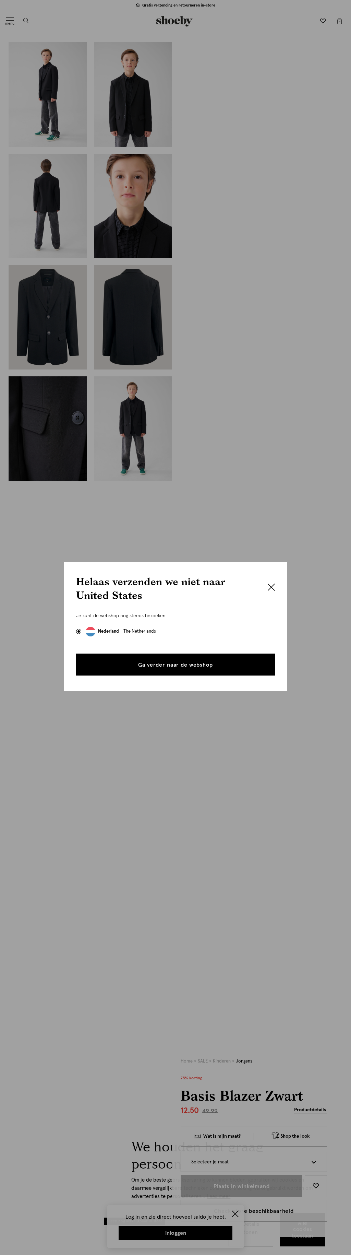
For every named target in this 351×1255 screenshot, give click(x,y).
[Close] (271, 588)
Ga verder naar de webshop (175, 665)
